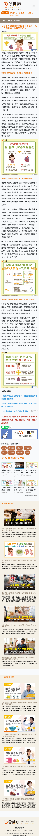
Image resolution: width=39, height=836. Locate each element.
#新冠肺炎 (20, 453)
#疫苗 (4, 448)
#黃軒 (27, 453)
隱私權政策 (9, 830)
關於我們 (14, 830)
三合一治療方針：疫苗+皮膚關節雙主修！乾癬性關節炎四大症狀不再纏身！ (31, 489)
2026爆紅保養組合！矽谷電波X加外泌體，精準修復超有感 (19, 489)
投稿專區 (30, 830)
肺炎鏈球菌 (22, 13)
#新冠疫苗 (11, 448)
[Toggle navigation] (33, 5)
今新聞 (10, 20)
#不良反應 (28, 448)
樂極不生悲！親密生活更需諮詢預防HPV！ (19, 471)
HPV (11, 15)
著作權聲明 (25, 830)
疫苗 (29, 13)
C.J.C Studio (23, 835)
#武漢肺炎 (11, 453)
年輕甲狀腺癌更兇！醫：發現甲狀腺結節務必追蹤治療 (31, 471)
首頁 (4, 20)
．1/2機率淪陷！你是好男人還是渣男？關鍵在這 (14, 411)
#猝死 (4, 453)
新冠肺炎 (12, 13)
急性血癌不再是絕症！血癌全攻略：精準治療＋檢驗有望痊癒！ (6, 471)
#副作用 (19, 448)
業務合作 (19, 830)
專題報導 (17, 20)
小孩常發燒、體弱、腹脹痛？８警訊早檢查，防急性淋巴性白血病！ (6, 489)
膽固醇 (17, 15)
